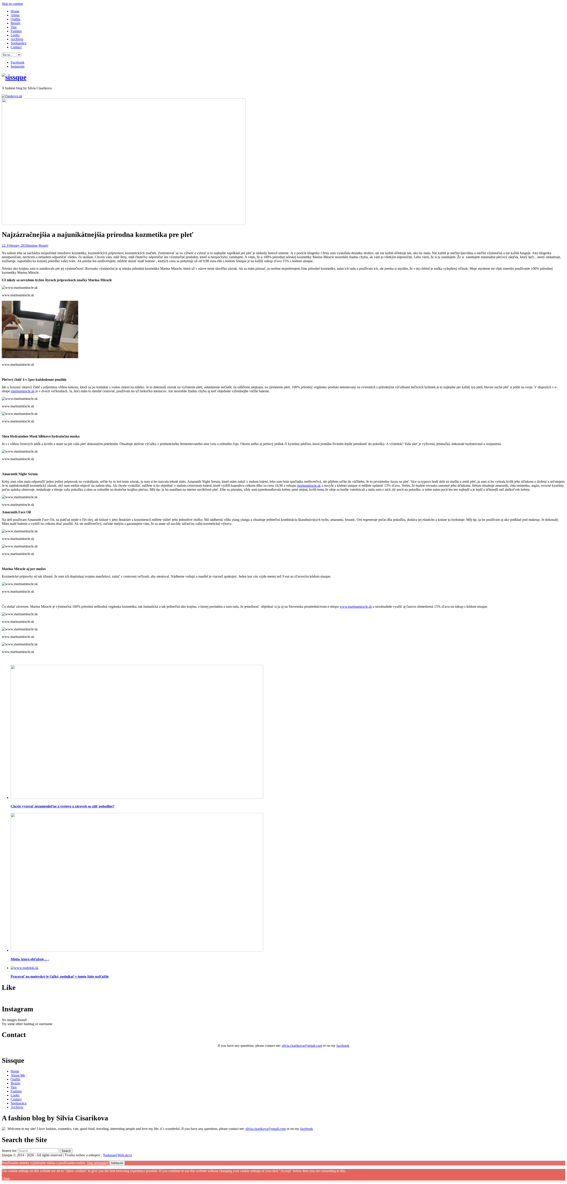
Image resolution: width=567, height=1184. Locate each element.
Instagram (17, 66)
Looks (15, 35)
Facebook (17, 62)
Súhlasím (117, 1163)
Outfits (15, 19)
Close (6, 1178)
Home (15, 11)
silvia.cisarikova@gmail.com (302, 1045)
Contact (16, 47)
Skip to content (12, 4)
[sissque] (14, 77)
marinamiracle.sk (23, 391)
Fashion (16, 31)
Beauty (16, 23)
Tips (14, 27)
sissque (33, 245)
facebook (342, 1045)
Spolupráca (18, 43)
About (15, 15)
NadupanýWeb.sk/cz (117, 1155)
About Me (18, 1075)
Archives (17, 39)
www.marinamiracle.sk (356, 606)
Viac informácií (97, 1163)
